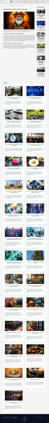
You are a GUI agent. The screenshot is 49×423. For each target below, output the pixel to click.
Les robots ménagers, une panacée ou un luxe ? (35, 355)
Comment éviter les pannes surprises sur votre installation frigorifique (41, 15)
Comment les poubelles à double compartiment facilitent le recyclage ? (35, 192)
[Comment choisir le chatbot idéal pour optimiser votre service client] (35, 208)
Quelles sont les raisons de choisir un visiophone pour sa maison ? (35, 333)
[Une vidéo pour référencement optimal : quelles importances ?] (13, 395)
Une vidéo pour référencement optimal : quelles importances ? (13, 403)
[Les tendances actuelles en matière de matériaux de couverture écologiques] (13, 302)
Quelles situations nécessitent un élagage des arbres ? (35, 262)
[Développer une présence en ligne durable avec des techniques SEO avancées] (13, 161)
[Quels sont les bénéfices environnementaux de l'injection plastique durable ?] (41, 46)
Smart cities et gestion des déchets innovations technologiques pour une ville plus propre (13, 239)
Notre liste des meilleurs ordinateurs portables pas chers (35, 309)
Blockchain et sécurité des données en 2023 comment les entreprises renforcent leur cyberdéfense (14, 262)
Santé (31, 1)
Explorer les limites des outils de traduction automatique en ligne (41, 27)
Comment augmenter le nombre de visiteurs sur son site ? (13, 380)
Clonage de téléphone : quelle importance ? (13, 332)
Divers (43, 1)
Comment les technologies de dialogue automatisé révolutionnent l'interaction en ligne (35, 239)
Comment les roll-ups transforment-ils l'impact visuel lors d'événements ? (41, 74)
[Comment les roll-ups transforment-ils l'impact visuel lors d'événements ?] (41, 69)
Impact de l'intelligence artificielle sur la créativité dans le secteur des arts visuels (13, 216)
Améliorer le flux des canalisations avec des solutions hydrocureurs (13, 286)
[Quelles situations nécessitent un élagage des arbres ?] (35, 255)
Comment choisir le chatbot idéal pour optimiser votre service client (35, 216)
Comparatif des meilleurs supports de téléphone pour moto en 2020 (13, 356)
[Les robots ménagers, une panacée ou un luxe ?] (35, 349)
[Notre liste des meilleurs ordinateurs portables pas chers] (35, 302)
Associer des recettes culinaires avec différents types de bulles (35, 169)
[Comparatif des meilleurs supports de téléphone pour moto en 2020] (13, 349)
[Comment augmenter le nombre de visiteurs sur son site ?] (13, 372)
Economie (19, 1)
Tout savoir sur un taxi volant (35, 379)
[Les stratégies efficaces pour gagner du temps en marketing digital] (41, 58)
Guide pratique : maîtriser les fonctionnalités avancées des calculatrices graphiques (41, 38)
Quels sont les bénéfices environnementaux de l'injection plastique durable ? (41, 50)
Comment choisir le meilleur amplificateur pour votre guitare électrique (35, 286)
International (24, 1)
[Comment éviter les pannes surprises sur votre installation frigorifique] (41, 11)
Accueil (4, 5)
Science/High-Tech (37, 1)
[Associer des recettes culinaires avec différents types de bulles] (35, 161)
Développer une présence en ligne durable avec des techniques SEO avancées (13, 169)
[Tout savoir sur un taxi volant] (35, 372)
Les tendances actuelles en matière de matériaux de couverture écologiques (13, 309)
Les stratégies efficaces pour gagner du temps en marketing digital (41, 62)
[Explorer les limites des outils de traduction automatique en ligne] (41, 23)
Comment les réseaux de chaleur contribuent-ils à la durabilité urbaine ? (13, 192)
